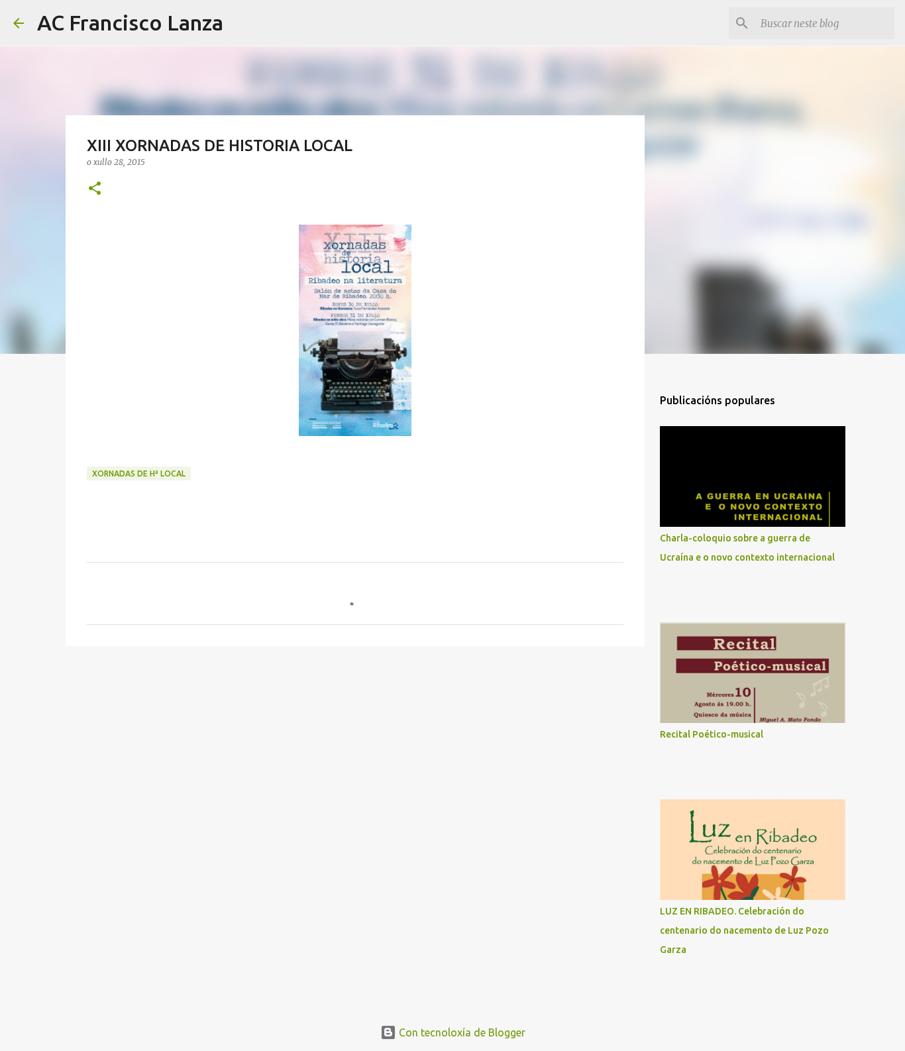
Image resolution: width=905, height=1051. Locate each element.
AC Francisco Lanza (130, 22)
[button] (95, 189)
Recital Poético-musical (711, 734)
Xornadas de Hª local (139, 473)
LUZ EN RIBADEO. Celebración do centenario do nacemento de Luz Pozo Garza (744, 930)
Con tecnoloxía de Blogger (460, 1032)
